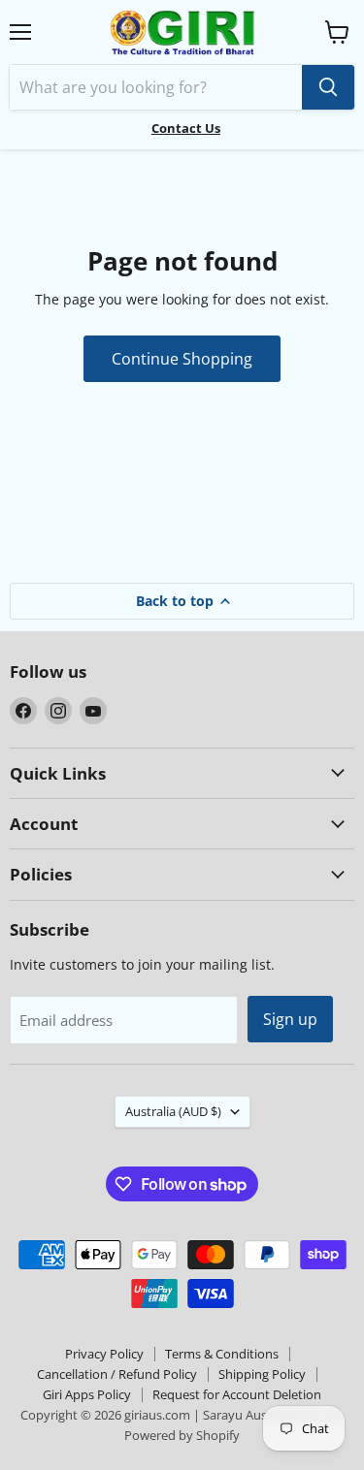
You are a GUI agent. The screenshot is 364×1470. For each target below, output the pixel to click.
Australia (173, 1111)
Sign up (290, 1019)
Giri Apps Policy (87, 1394)
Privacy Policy (104, 1353)
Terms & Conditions (222, 1353)
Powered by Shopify (182, 1435)
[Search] (328, 87)
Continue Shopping (182, 358)
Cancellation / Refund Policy (117, 1374)
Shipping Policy (262, 1374)
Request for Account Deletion (236, 1394)
